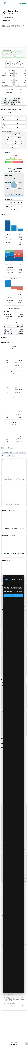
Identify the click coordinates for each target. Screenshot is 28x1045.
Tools (13, 104)
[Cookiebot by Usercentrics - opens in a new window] (18, 576)
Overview (17, 98)
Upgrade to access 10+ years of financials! (14, 452)
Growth (5, 100)
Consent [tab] (6, 579)
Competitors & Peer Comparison (11, 102)
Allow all (13, 595)
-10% (9, 171)
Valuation (8, 98)
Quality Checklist (5, 50)
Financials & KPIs (15, 100)
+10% (19, 171)
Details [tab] (13, 579)
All (2, 98)
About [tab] (20, 579)
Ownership (5, 104)
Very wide (18, 194)
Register (24, 3)
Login (19, 3)
